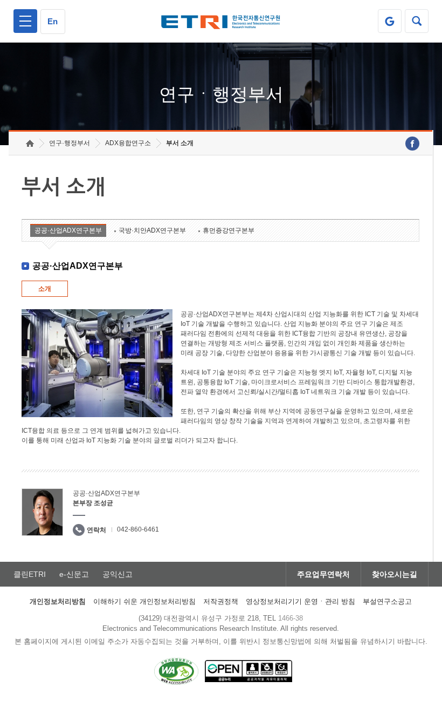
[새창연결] (412, 144)
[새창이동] (390, 21)
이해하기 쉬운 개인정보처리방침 (144, 601)
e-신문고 (74, 574)
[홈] (30, 143)
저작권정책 (220, 601)
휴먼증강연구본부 (228, 230)
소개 (44, 288)
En (52, 21)
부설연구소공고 (387, 601)
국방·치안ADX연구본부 (152, 230)
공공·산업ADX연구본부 (68, 230)
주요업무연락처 (323, 574)
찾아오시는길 (394, 574)
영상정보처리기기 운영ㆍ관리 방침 (300, 601)
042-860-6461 (138, 529)
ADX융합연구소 (128, 143)
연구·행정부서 (69, 143)
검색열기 (417, 21)
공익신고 (117, 574)
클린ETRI (29, 574)
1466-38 (290, 618)
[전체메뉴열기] (25, 21)
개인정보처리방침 (58, 601)
